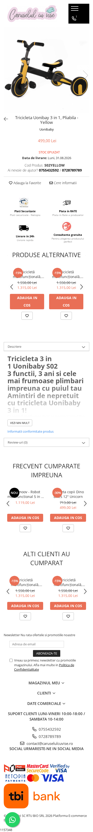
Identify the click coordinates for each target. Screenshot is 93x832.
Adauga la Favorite (26, 182)
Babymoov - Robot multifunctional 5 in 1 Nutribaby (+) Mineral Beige (25, 494)
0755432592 (49, 729)
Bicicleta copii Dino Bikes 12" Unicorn (68, 494)
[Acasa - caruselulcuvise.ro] (32, 13)
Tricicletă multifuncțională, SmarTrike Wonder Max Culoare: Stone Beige (27, 274)
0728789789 (49, 736)
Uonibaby (46, 129)
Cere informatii (65, 182)
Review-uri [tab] (18, 442)
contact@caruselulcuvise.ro (49, 743)
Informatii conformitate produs (30, 431)
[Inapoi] (3, 119)
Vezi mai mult (20, 423)
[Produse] (75, 10)
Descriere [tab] (14, 346)
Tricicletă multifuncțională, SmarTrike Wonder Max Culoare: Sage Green (66, 274)
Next (85, 75)
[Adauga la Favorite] (27, 316)
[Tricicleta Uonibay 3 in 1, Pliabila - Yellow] (46, 70)
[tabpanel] (46, 70)
